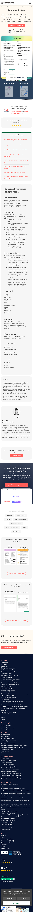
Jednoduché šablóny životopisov (9, 767)
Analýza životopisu (6, 686)
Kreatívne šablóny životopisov (9, 771)
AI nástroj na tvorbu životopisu (9, 670)
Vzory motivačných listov (7, 738)
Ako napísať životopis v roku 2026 (10, 816)
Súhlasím (17, 903)
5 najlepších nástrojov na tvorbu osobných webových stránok (15, 801)
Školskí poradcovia (16, 523)
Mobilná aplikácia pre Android (9, 729)
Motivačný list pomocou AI (8, 671)
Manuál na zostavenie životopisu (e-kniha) (12, 747)
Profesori (9, 515)
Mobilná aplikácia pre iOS (8, 727)
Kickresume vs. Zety (6, 822)
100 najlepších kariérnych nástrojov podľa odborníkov (15, 815)
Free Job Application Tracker (8, 712)
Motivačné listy (5, 742)
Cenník (3, 719)
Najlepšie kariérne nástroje (8, 813)
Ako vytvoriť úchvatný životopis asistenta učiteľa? (15, 167)
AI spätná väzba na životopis (8, 697)
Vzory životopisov (5, 736)
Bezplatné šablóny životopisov (9, 766)
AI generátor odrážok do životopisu (10, 679)
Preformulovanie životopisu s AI (9, 675)
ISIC (2, 786)
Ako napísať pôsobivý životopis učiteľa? (14, 172)
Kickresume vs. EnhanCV (7, 826)
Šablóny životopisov (6, 758)
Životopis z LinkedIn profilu (8, 668)
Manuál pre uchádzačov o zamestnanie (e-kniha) (14, 745)
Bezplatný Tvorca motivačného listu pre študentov (14, 706)
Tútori (24, 527)
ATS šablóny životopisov (7, 764)
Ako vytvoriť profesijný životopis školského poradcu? (15, 149)
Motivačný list (4, 664)
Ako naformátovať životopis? (8, 818)
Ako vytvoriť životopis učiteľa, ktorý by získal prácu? (16, 161)
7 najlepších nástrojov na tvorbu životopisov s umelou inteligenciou (15, 790)
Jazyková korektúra (6, 714)
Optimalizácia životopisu (7, 695)
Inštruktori (16, 531)
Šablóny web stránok (6, 762)
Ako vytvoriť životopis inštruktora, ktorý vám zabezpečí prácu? (15, 140)
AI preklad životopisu (6, 677)
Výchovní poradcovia (20, 519)
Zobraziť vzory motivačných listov (16, 620)
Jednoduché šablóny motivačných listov (11, 777)
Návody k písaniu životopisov (8, 740)
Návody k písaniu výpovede (8, 743)
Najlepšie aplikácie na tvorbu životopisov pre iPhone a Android (15, 808)
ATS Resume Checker (6, 688)
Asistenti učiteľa (21, 515)
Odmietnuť (9, 898)
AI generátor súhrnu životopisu (9, 681)
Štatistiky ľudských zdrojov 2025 (9, 820)
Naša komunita (5, 751)
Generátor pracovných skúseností (10, 684)
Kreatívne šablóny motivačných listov (11, 775)
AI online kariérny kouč (7, 703)
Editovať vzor (16, 455)
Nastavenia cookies (6, 842)
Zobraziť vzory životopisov (16, 573)
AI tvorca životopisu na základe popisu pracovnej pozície (16, 693)
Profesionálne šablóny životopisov (10, 769)
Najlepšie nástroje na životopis (9, 811)
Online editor (4, 662)
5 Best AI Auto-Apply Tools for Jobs (10, 806)
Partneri (3, 846)
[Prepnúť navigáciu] (30, 2)
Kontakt (3, 837)
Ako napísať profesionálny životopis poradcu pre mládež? (16, 177)
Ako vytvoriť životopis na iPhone (9, 784)
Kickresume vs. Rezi (6, 824)
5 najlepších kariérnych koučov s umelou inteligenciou (15, 804)
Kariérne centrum (5, 734)
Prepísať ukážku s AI (16, 25)
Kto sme (3, 835)
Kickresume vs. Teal (6, 827)
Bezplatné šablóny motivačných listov (11, 773)
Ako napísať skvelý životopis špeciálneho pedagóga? (15, 155)
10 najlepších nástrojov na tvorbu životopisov (13, 788)
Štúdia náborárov (5, 829)
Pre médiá (4, 844)
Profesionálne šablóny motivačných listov (12, 779)
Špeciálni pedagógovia (12, 527)
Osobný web (4, 666)
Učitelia (8, 519)
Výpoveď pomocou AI (6, 673)
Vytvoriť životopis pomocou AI (16, 485)
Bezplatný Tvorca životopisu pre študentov (12, 704)
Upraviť (24, 898)
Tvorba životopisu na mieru (8, 690)
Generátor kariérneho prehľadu (9, 682)
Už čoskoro (4, 715)
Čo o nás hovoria (5, 848)
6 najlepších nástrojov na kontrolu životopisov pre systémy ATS (14, 797)
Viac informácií (18, 894)
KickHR (3, 717)
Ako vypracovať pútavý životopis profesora (15, 145)
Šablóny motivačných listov (8, 760)
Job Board (3, 710)
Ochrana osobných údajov (8, 841)
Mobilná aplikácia (6, 725)
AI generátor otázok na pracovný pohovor (12, 701)
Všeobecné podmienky (7, 839)
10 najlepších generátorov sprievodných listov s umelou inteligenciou (16, 794)
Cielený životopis (5, 692)
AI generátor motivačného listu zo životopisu (13, 708)
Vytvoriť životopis (9, 647)
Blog (2, 753)
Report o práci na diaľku (7, 749)
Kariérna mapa (5, 699)
